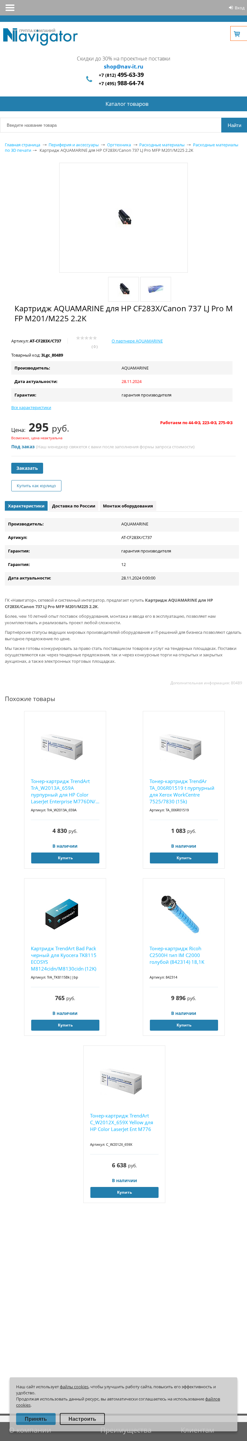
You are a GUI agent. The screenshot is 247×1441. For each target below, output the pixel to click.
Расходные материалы (162, 145)
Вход (239, 8)
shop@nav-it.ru (123, 66)
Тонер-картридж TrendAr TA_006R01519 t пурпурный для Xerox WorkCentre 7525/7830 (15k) (182, 791)
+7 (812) (121, 75)
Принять (36, 1419)
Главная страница (22, 145)
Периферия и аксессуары (74, 145)
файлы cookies (74, 1387)
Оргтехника (119, 145)
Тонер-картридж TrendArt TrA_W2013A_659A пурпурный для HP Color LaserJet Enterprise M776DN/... (65, 791)
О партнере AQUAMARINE (137, 341)
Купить (65, 858)
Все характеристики (31, 407)
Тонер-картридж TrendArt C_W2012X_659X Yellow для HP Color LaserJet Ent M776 (121, 1122)
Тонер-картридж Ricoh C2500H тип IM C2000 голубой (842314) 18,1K (177, 955)
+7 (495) (121, 83)
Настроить (82, 1419)
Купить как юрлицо (36, 485)
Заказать (27, 468)
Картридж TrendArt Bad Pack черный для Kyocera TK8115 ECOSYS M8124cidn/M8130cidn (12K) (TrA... (63, 958)
